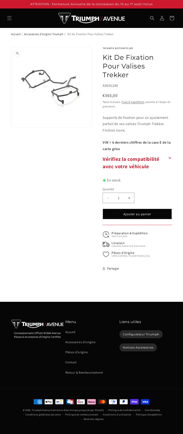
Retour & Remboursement (84, 372)
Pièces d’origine (76, 352)
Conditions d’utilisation (117, 414)
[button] (9, 18)
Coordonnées (152, 410)
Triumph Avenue (41, 410)
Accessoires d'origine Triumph (43, 34)
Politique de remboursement (81, 414)
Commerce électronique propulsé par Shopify (77, 410)
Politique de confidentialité (124, 410)
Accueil (16, 34)
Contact (71, 362)
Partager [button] (113, 268)
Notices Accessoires (138, 347)
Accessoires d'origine (80, 342)
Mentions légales (94, 419)
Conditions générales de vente (43, 414)
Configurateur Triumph (141, 334)
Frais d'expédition (133, 102)
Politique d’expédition (149, 414)
